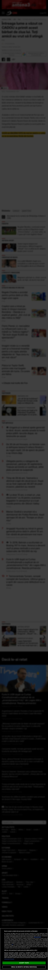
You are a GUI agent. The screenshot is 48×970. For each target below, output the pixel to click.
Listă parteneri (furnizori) (9, 959)
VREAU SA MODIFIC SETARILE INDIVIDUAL (24, 967)
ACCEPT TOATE (24, 963)
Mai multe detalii (37, 937)
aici (12, 944)
